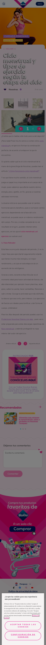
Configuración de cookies (23, 636)
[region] (23, 619)
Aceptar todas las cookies (23, 626)
